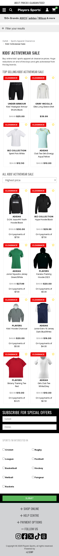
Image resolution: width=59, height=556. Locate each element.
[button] (4, 10)
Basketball (11, 468)
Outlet (5, 41)
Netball (9, 477)
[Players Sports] (29, 10)
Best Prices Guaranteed (29, 2)
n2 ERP (29, 552)
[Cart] (54, 9)
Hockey (39, 468)
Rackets (9, 486)
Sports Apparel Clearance (23, 41)
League (9, 459)
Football (39, 459)
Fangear (39, 477)
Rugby (38, 449)
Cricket (9, 449)
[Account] (47, 9)
